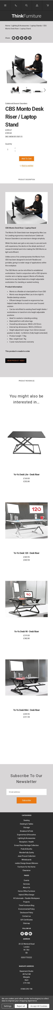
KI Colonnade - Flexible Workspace (26, 898)
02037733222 (26, 957)
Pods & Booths (26, 849)
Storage (26, 827)
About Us (26, 888)
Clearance (26, 870)
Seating (27, 820)
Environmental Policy (26, 909)
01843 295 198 (26, 989)
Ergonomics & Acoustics (26, 835)
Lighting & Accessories (20, 26)
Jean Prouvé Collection (26, 856)
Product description (26, 179)
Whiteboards (26, 860)
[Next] (45, 90)
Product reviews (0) (26, 381)
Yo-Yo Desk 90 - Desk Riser (26, 631)
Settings (7, 1006)
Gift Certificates (26, 920)
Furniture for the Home (26, 867)
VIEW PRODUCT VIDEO (16, 361)
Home (7, 26)
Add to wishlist (27, 166)
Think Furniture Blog (26, 905)
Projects (26, 902)
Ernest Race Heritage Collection (26, 845)
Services (26, 884)
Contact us (26, 916)
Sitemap (26, 923)
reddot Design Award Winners (26, 863)
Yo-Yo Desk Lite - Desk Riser (26, 474)
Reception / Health (26, 842)
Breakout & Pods (26, 831)
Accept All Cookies (38, 1006)
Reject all (21, 1006)
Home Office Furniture (26, 891)
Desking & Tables (26, 824)
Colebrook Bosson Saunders (16, 103)
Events (26, 880)
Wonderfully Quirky (26, 853)
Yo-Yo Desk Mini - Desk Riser (26, 710)
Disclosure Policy (26, 913)
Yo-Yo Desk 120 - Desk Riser (26, 553)
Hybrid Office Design (26, 895)
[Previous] (8, 90)
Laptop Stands (36, 26)
